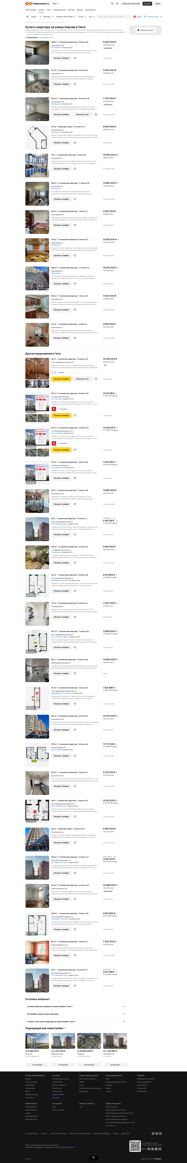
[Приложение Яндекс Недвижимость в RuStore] (160, 1149)
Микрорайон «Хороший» (60, 580)
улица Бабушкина (57, 888)
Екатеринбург (30, 1088)
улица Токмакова (57, 747)
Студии (28, 1113)
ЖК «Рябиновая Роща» (59, 524)
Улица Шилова (57, 1082)
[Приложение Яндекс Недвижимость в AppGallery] (156, 1149)
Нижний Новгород (31, 1094)
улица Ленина (56, 776)
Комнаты (109, 1085)
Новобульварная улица (60, 1079)
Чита (53, 362)
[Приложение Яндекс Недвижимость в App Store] (149, 1149)
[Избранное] (112, 4)
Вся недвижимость (32, 1133)
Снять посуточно (58, 1110)
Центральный (142, 1085)
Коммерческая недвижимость (116, 1082)
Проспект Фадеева (58, 1085)
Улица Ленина (57, 1091)
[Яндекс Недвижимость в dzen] (156, 1133)
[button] (117, 4)
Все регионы (83, 1091)
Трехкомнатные (30, 1107)
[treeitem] (31, 10)
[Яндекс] (158, 1159)
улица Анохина (56, 719)
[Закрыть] (161, 17)
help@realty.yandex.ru (68, 1147)
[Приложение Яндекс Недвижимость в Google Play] (152, 1149)
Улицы (81, 1085)
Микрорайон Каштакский (146, 1079)
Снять (54, 1107)
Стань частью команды (58, 1133)
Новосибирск (30, 1085)
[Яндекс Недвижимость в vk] (153, 1133)
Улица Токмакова (58, 1094)
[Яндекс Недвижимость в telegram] (160, 1133)
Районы (81, 1082)
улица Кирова (56, 45)
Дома (108, 1079)
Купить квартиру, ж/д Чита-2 (116, 1110)
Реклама (44, 1133)
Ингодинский (141, 1091)
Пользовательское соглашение (80, 1133)
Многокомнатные (31, 1116)
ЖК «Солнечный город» (59, 637)
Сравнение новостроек (87, 1079)
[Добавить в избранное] (74, 58)
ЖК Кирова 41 (56, 47)
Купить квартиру (112, 1107)
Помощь (116, 1133)
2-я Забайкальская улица (60, 550)
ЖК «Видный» (56, 552)
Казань (27, 1091)
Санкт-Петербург (31, 1082)
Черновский (141, 1088)
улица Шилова (56, 494)
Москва (28, 1079)
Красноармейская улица (59, 663)
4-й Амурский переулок (59, 397)
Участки (108, 1091)
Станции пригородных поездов (90, 1088)
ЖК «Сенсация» (56, 399)
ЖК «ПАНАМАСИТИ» (58, 806)
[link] (158, 4)
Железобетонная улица (59, 860)
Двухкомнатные (31, 1110)
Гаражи (108, 1088)
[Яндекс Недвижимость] (37, 3)
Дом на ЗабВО (56, 750)
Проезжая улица (57, 832)
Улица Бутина (57, 1088)
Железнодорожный (144, 1082)
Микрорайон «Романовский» (61, 693)
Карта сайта (125, 1133)
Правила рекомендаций (101, 1133)
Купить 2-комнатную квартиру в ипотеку (120, 1122)
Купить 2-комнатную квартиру (116, 1119)
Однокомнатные (31, 1119)
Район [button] (139, 17)
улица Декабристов (58, 945)
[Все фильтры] (27, 16)
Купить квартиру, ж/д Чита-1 (116, 1116)
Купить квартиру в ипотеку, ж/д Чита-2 (119, 1113)
